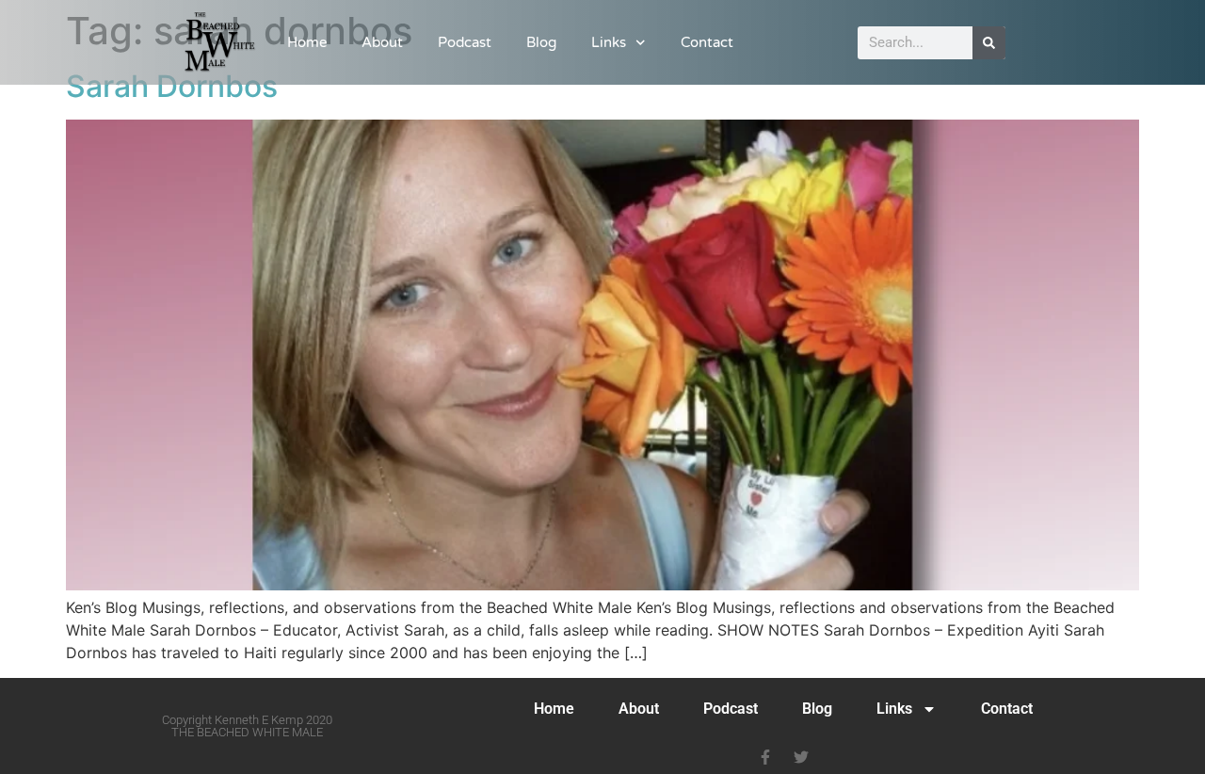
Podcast (464, 42)
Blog (541, 42)
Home (307, 42)
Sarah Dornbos (172, 86)
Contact (707, 42)
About (382, 42)
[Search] (988, 42)
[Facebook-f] (765, 757)
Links (608, 42)
